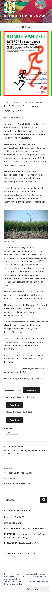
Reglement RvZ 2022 (12, 390)
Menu (27, 27)
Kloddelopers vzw (24, 16)
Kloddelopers (16, 447)
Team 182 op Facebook (19, 553)
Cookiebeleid (17, 584)
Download (31, 390)
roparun (33, 451)
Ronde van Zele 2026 (14, 517)
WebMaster (38, 102)
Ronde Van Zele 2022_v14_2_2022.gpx (19, 397)
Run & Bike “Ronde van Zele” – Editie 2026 (24, 528)
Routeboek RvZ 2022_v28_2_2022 (18, 412)
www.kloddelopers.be (22, 251)
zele (16, 453)
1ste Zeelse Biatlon (13, 523)
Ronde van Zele (17, 451)
